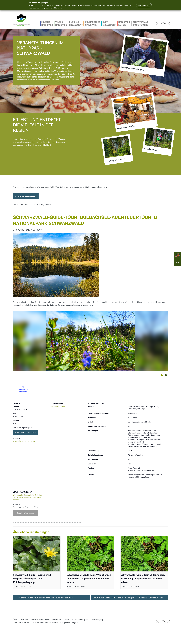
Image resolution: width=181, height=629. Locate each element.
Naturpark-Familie (124, 23)
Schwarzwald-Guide (57, 407)
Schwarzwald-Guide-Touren (25, 432)
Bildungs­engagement (76, 23)
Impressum (56, 619)
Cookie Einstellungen (93, 619)
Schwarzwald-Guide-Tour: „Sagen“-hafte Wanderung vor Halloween (45, 598)
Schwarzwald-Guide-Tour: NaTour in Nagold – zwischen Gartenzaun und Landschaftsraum (128, 598)
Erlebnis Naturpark (47, 23)
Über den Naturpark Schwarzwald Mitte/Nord (31, 619)
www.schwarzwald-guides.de (24, 441)
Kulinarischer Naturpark (92, 23)
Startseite (17, 187)
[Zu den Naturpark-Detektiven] (177, 255)
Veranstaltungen (29, 187)
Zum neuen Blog (144, 5)
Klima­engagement (109, 23)
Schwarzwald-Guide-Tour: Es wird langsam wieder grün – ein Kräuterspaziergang (32, 578)
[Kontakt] (177, 262)
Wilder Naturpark (61, 23)
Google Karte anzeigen (25, 513)
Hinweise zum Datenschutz (73, 619)
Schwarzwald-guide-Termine (141, 23)
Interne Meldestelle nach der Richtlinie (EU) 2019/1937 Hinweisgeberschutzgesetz (46, 622)
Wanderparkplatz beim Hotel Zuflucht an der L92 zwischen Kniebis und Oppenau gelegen (28, 497)
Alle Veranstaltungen (26, 196)
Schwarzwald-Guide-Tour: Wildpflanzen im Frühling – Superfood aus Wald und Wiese (89, 578)
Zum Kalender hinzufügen (23, 390)
